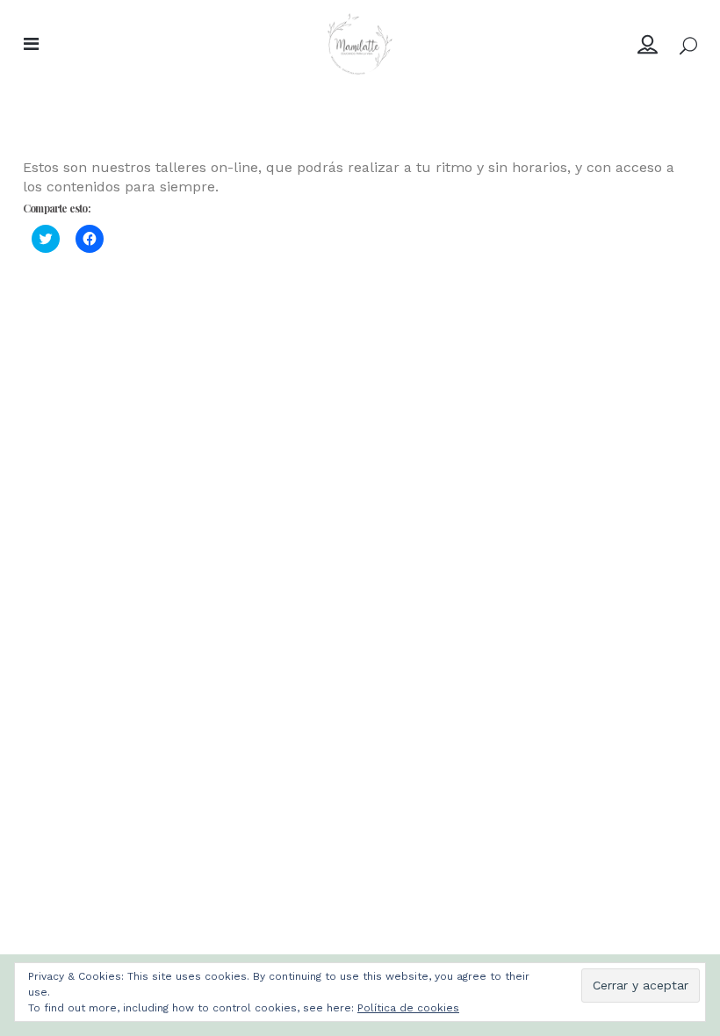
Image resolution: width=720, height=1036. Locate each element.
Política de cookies (408, 1008)
